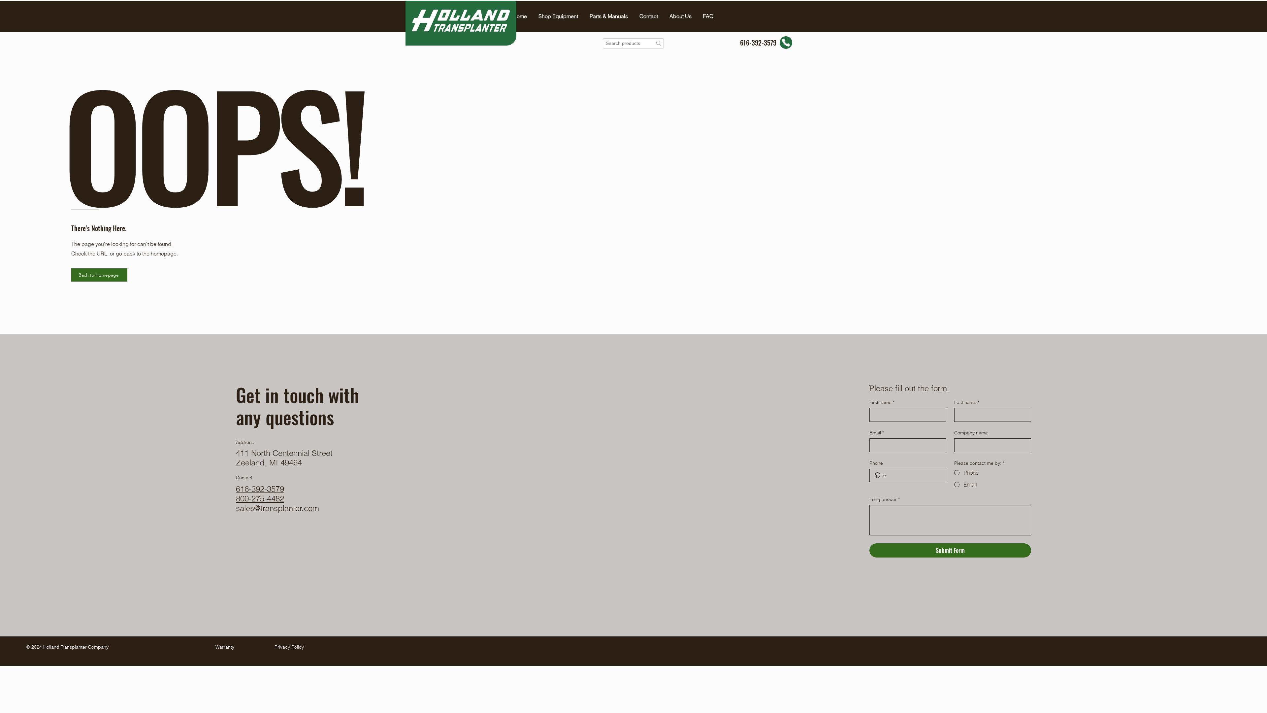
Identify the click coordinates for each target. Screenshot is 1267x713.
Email (876, 433)
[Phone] (786, 42)
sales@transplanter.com (277, 508)
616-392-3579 (260, 489)
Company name (971, 433)
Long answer (884, 499)
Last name (966, 402)
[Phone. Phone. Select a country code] (880, 475)
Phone (876, 463)
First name (881, 402)
